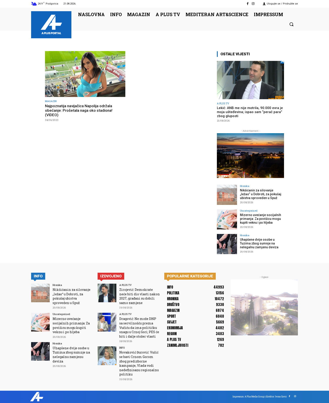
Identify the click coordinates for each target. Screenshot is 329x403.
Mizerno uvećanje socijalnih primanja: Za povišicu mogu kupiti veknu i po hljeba (260, 218)
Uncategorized (248, 210)
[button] (291, 24)
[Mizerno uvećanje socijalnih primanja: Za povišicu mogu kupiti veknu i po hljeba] (227, 219)
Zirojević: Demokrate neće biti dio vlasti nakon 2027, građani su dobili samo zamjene (139, 296)
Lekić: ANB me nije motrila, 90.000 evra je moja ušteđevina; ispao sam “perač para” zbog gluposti (250, 112)
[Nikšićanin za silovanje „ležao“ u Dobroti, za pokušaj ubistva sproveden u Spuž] (227, 195)
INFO (122, 347)
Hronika (244, 186)
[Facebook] (247, 3)
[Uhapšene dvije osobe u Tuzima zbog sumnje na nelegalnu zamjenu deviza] (227, 244)
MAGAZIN (51, 101)
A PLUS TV (223, 103)
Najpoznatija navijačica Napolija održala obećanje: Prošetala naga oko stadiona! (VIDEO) (78, 110)
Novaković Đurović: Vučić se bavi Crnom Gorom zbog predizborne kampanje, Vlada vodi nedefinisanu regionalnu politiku (139, 363)
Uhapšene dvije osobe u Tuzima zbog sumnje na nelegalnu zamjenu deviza (259, 243)
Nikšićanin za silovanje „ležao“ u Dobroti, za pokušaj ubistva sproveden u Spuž (260, 194)
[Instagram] (253, 3)
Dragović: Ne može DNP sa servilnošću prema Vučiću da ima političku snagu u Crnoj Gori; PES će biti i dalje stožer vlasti (139, 327)
